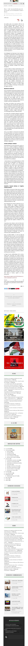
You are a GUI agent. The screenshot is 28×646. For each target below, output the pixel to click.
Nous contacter (7, 395)
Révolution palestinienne (12, 467)
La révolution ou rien (15, 503)
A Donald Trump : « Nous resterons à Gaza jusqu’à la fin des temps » (14, 349)
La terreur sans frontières (16, 491)
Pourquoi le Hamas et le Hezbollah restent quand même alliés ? (15, 322)
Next (22, 433)
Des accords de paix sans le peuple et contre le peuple (16, 510)
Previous (5, 433)
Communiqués (9, 450)
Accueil (5, 5)
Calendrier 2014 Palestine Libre (10, 387)
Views (14, 525)
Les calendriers (9, 473)
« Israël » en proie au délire (16, 516)
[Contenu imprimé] (22, 21)
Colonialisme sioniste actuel (13, 460)
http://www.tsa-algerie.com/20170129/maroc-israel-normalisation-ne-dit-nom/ (14, 277)
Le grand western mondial (16, 601)
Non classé (8, 477)
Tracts (7, 478)
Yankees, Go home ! (9, 632)
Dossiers (10, 15)
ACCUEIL (5, 394)
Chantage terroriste (15, 497)
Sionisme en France (11, 470)
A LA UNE (7, 15)
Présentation (7, 418)
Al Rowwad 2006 (10, 454)
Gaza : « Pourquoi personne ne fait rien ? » (15, 364)
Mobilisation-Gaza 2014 (12, 476)
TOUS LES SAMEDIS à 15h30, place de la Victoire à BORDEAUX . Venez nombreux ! (17, 608)
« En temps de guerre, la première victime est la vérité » (17, 587)
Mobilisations (8, 474)
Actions (8, 451)
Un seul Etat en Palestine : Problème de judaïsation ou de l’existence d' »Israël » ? (12, 404)
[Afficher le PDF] (18, 21)
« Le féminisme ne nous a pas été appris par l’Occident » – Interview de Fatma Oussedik (13, 400)
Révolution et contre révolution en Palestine (13, 407)
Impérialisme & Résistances (13, 463)
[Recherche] (21, 3)
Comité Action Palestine (9, 13)
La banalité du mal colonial (10, 631)
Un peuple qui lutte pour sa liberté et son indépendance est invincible (12, 392)
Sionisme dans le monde (17, 15)
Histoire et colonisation (12, 461)
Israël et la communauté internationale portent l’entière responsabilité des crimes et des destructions (14, 333)
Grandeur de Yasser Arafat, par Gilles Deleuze (13, 410)
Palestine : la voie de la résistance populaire (14, 304)
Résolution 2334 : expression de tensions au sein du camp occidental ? (13, 297)
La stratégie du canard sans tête (14, 435)
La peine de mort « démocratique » (17, 580)
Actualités (9, 453)
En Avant (7, 471)
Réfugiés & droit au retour (12, 466)
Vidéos (7, 480)
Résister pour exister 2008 (12, 457)
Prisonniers (9, 464)
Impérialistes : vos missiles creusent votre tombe (16, 594)
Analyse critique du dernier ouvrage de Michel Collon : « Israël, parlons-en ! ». (13, 397)
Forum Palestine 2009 (12, 455)
